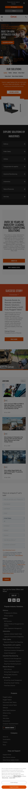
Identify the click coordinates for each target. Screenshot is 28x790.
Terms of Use (5, 777)
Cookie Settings (14, 782)
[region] (14, 776)
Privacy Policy (17, 776)
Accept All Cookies (14, 787)
